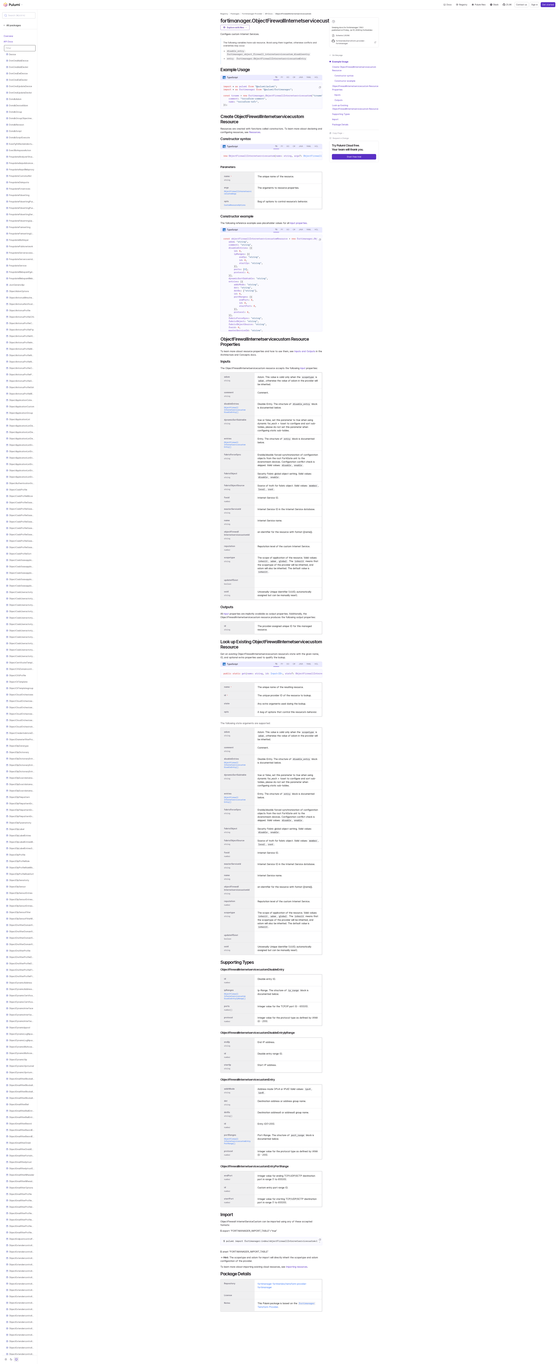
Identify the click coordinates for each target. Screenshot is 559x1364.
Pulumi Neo (480, 4)
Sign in (534, 4)
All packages (13, 25)
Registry (463, 4)
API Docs (8, 41)
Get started (548, 4)
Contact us (521, 4)
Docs (449, 4)
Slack (495, 4)
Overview (8, 36)
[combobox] (18, 15)
